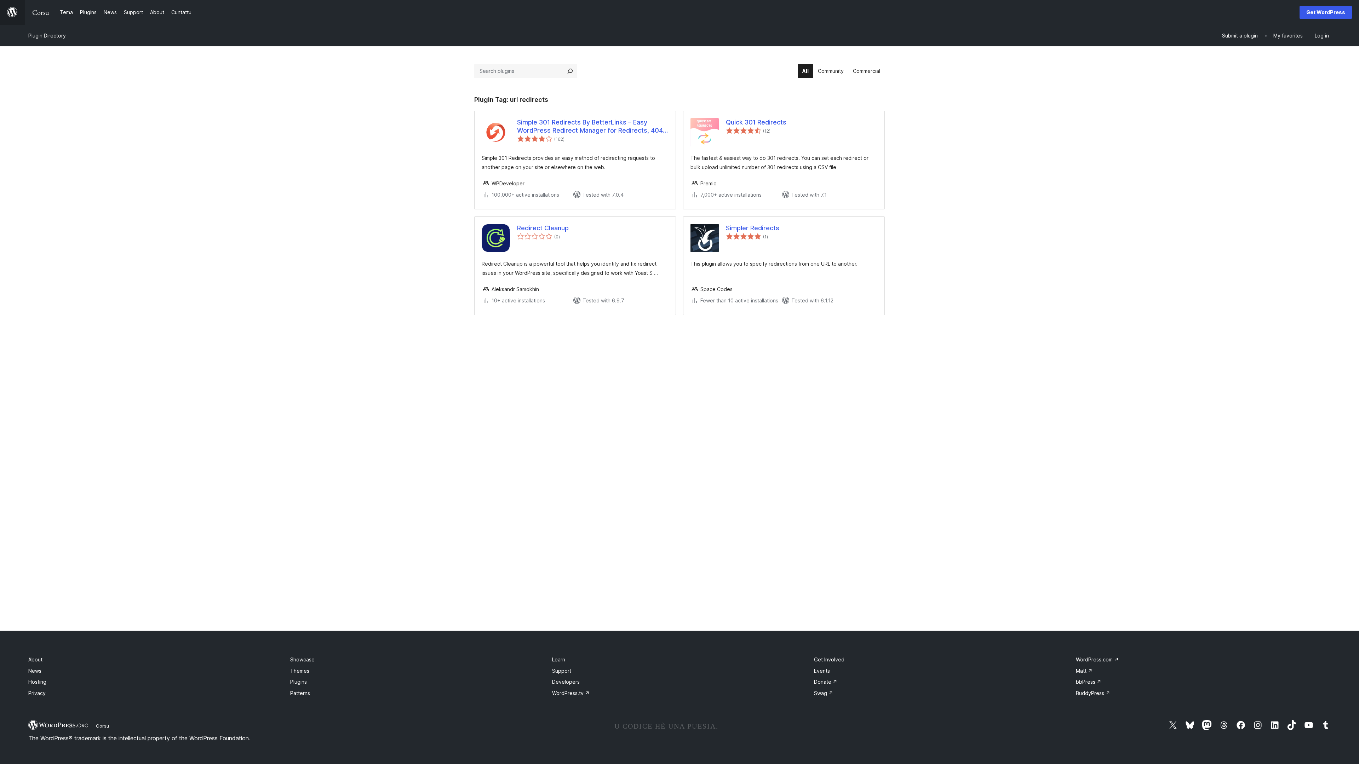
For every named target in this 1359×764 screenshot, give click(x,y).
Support (561, 671)
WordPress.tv (571, 693)
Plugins (298, 682)
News (34, 671)
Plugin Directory (47, 36)
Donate (825, 682)
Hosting (37, 682)
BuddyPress (1093, 693)
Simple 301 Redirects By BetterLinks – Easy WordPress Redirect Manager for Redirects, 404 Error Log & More (590, 126)
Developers (566, 682)
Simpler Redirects (752, 228)
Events (822, 671)
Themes (299, 671)
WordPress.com (1097, 659)
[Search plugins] (570, 71)
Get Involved (829, 659)
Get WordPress (1325, 12)
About (35, 659)
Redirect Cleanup (543, 228)
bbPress (1088, 682)
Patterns (300, 693)
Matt (1084, 671)
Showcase (302, 659)
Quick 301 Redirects (756, 122)
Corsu (102, 726)
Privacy (37, 693)
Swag (823, 693)
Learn (558, 659)
